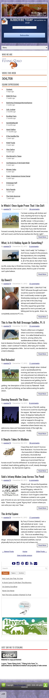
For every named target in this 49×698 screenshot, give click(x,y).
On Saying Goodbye (9, 587)
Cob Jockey (10, 110)
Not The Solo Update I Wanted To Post (16, 595)
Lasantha (38, 693)
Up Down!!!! (6, 280)
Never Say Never (8, 591)
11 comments (34, 363)
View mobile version (24, 555)
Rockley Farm (11, 116)
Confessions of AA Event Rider (18, 163)
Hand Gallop (11, 130)
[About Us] (12, 68)
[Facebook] (27, 564)
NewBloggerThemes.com (37, 694)
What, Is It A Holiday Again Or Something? (22, 242)
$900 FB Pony (11, 96)
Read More (42, 237)
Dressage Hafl (11, 183)
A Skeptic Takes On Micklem (15, 439)
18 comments (34, 209)
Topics (13, 573)
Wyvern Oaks (11, 169)
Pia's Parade (10, 189)
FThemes (17, 693)
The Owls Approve (13, 196)
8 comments (34, 403)
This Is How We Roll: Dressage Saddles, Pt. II (23, 322)
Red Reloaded (8, 359)
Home (25, 551)
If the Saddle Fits (12, 136)
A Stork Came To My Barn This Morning (16, 583)
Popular (5, 573)
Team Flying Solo (20, 685)
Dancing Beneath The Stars (14, 399)
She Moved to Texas (13, 156)
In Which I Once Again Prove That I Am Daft (22, 205)
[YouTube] (13, 564)
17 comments (34, 518)
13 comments (34, 284)
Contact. (9, 89)
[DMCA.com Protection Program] (9, 658)
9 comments (34, 246)
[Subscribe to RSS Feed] (31, 564)
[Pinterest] (22, 564)
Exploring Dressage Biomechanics (19, 103)
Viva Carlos (10, 149)
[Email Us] (35, 564)
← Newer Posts (8, 551)
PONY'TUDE (10, 143)
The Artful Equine (9, 513)
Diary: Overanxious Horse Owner (18, 176)
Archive (21, 573)
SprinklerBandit (12, 123)
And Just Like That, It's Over (12, 579)
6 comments (34, 480)
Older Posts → (41, 551)
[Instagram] (18, 564)
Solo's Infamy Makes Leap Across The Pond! (22, 476)
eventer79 (7, 209)
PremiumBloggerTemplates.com (15, 694)
